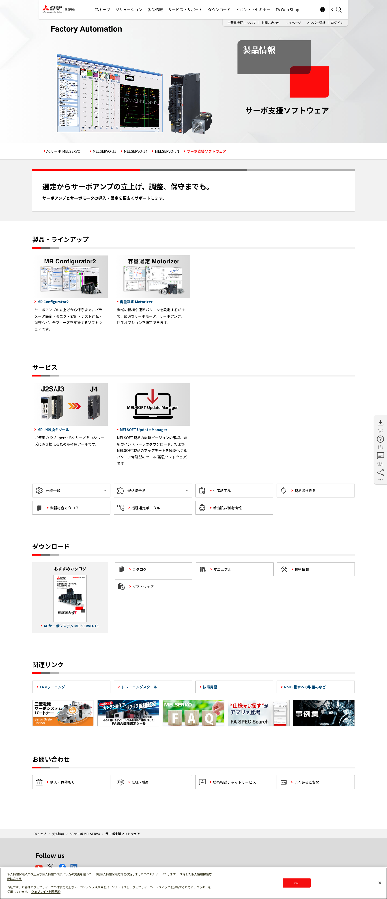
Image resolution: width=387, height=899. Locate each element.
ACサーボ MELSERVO (63, 151)
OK (296, 883)
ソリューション (129, 9)
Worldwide (322, 9)
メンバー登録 (316, 22)
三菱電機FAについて (241, 22)
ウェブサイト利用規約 (45, 891)
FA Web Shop (287, 9)
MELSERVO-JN (167, 151)
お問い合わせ (270, 22)
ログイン (337, 22)
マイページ (293, 22)
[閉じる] (380, 883)
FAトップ (102, 9)
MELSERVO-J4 (135, 151)
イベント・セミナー (253, 9)
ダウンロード (219, 9)
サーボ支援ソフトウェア (206, 151)
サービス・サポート (185, 9)
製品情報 (155, 9)
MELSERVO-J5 (104, 151)
